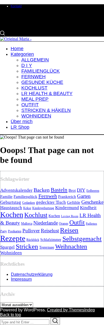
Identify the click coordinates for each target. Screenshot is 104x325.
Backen (42, 190)
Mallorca (26, 223)
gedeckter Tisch (51, 202)
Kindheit (88, 207)
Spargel (7, 247)
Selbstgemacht (82, 238)
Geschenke (92, 202)
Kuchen (54, 216)
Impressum (21, 279)
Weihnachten (71, 246)
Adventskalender (16, 190)
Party (3, 231)
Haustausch (11, 207)
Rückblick (32, 240)
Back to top (10, 314)
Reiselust (50, 230)
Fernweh (47, 196)
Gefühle (73, 202)
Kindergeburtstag (43, 208)
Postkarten (14, 231)
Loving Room (69, 216)
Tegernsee (46, 247)
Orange (63, 223)
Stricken (27, 246)
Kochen (11, 214)
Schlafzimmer (50, 240)
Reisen (69, 230)
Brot (72, 190)
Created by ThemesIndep (71, 310)
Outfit (77, 222)
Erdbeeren (92, 191)
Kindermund (67, 207)
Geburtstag (10, 202)
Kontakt (16, 6)
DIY (81, 190)
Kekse (27, 208)
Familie (6, 196)
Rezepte (12, 238)
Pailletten (91, 223)
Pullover (31, 230)
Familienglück (25, 196)
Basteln (59, 190)
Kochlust (35, 214)
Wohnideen (11, 252)
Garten (84, 196)
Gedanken (28, 203)
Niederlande (45, 223)
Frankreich (67, 196)
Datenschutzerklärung (32, 274)
